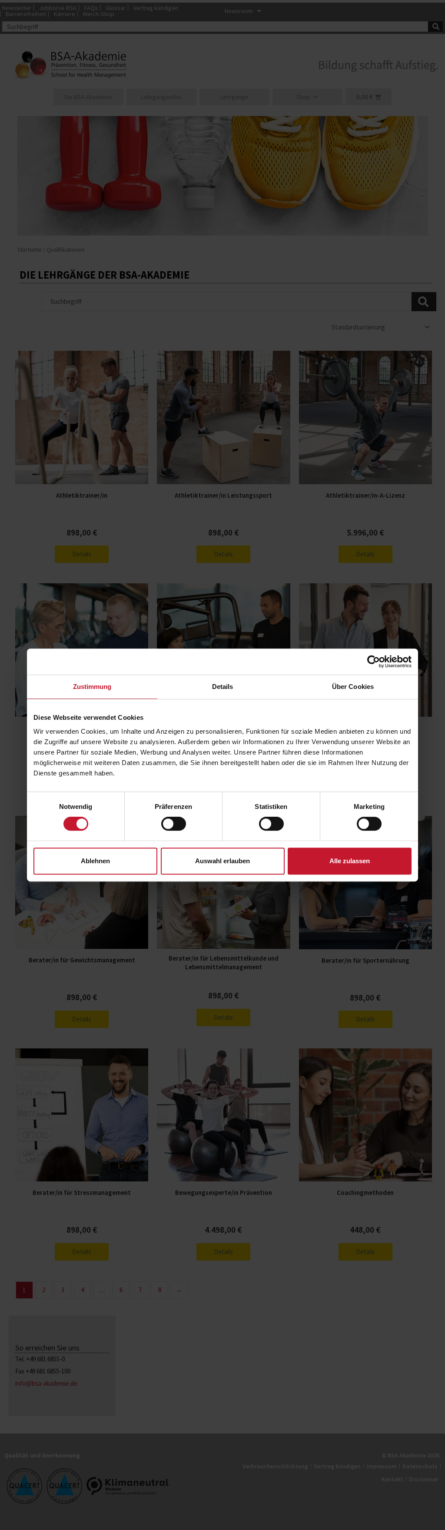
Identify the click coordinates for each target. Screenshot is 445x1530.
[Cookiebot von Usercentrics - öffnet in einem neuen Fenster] (373, 661)
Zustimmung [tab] (92, 686)
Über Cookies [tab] (353, 686)
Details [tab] (222, 686)
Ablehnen (95, 861)
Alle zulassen (349, 861)
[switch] (173, 824)
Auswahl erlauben (222, 861)
